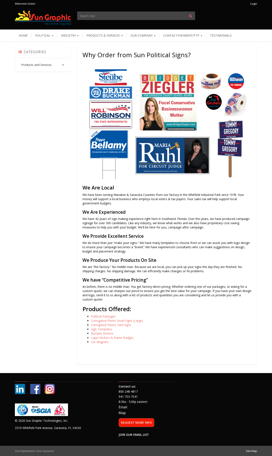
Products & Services (103, 35)
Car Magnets (100, 342)
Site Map (251, 451)
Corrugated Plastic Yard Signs (111, 325)
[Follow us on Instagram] (50, 389)
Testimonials (221, 35)
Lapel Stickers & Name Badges (112, 338)
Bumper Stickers (102, 333)
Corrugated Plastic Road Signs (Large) (117, 321)
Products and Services (36, 65)
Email (123, 407)
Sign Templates (101, 329)
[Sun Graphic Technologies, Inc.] (43, 18)
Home (23, 35)
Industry (69, 35)
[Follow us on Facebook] (35, 389)
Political (43, 35)
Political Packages (103, 316)
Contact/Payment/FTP (181, 35)
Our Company (141, 35)
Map (122, 412)
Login (253, 4)
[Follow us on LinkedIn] (20, 389)
